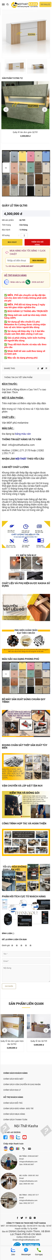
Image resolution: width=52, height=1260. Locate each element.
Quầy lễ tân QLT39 (39, 1041)
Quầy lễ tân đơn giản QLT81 (25, 132)
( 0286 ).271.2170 (20, 450)
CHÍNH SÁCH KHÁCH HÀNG (15, 1073)
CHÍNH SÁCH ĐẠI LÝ (12, 1090)
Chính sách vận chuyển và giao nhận (21, 1084)
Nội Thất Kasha (26, 1126)
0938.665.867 (27, 266)
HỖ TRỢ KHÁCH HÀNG (13, 1097)
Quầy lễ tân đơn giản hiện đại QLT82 (12, 1042)
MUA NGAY (12, 242)
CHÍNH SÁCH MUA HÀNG (14, 1114)
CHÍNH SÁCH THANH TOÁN (15, 1119)
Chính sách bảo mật (13, 1079)
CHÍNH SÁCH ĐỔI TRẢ (12, 1103)
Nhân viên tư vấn (17, 282)
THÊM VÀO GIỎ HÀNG (37, 243)
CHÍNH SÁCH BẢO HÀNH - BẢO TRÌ (18, 1108)
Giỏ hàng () (45, 4)
